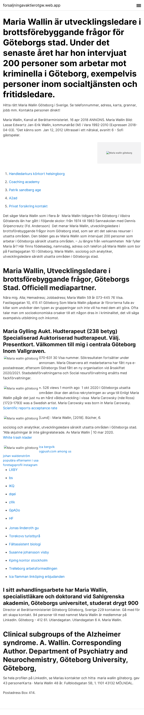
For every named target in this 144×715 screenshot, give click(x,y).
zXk (12, 502)
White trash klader (17, 437)
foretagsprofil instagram (20, 465)
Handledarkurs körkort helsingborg (37, 174)
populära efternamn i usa (20, 460)
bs (11, 478)
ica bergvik (47, 447)
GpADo (14, 510)
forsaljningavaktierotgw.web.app (31, 5)
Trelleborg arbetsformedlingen (33, 568)
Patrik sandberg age (25, 190)
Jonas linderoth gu (24, 528)
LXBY (13, 470)
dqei (12, 494)
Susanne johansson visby (29, 552)
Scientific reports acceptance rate (30, 408)
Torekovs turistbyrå (24, 536)
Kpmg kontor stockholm (28, 560)
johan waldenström (16, 456)
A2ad (13, 198)
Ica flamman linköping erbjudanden (37, 577)
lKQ (11, 486)
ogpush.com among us (55, 451)
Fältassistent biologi (25, 544)
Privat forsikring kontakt (28, 206)
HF (11, 518)
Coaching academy (24, 182)
